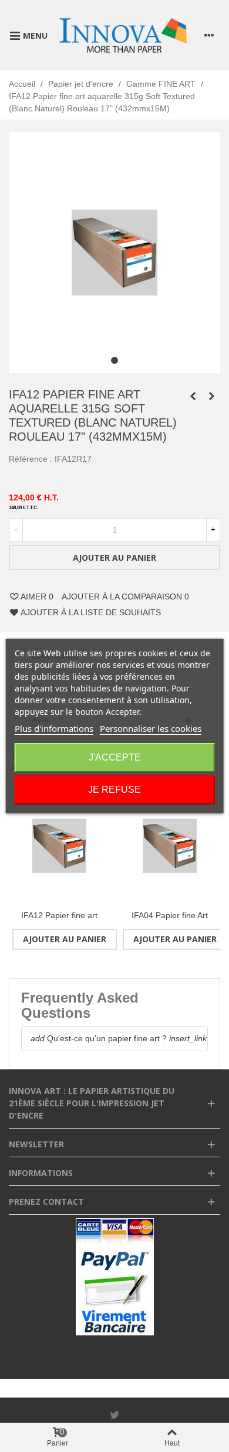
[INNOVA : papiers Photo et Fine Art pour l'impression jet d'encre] (122, 35)
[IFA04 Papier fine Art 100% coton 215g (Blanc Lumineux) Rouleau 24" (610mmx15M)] (169, 846)
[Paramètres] (209, 35)
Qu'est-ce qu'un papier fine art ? (99, 1038)
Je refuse (114, 790)
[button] (114, 360)
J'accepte (115, 757)
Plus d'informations (54, 728)
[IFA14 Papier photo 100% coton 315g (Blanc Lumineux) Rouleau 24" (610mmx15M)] (192, 396)
